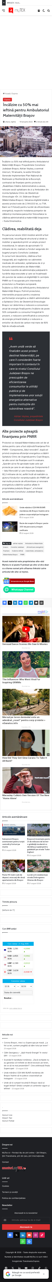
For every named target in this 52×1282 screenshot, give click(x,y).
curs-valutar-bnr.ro (15, 1008)
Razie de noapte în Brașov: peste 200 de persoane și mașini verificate (34, 526)
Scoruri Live (7, 1115)
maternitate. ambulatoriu (34, 551)
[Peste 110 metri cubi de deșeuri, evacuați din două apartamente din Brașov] (13, 866)
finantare (6, 551)
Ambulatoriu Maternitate (34, 543)
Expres (15, 93)
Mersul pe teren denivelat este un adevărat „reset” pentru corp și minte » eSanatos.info (23, 720)
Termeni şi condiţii (10, 1192)
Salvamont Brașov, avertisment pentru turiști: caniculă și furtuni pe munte (13, 843)
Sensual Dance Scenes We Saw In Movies (25, 644)
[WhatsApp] (26, 603)
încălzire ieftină (17, 551)
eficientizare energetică (35, 547)
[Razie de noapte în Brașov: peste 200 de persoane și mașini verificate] (9, 526)
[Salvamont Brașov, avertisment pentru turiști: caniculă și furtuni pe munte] (13, 830)
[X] (10, 603)
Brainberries (26, 648)
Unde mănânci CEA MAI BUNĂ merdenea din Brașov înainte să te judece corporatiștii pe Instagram (34, 511)
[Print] (41, 603)
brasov (5, 547)
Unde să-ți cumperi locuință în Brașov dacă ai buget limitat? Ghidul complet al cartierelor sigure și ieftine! (27, 1086)
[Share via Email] (36, 603)
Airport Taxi (7, 1118)
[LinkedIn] (15, 603)
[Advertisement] (26, 49)
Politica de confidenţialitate (14, 1198)
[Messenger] (20, 603)
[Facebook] (4, 603)
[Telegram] (31, 603)
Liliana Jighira (10, 122)
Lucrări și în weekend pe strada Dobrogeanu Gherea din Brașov (37, 877)
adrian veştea (18, 543)
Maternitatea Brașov (10, 555)
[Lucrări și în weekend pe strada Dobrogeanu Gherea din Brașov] (38, 866)
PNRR (22, 555)
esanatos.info (26, 727)
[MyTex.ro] (18, 10)
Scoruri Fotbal (8, 1121)
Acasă (7, 93)
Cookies (5, 1186)
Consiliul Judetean (17, 547)
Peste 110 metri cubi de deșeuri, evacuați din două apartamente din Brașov (13, 877)
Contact (5, 1162)
